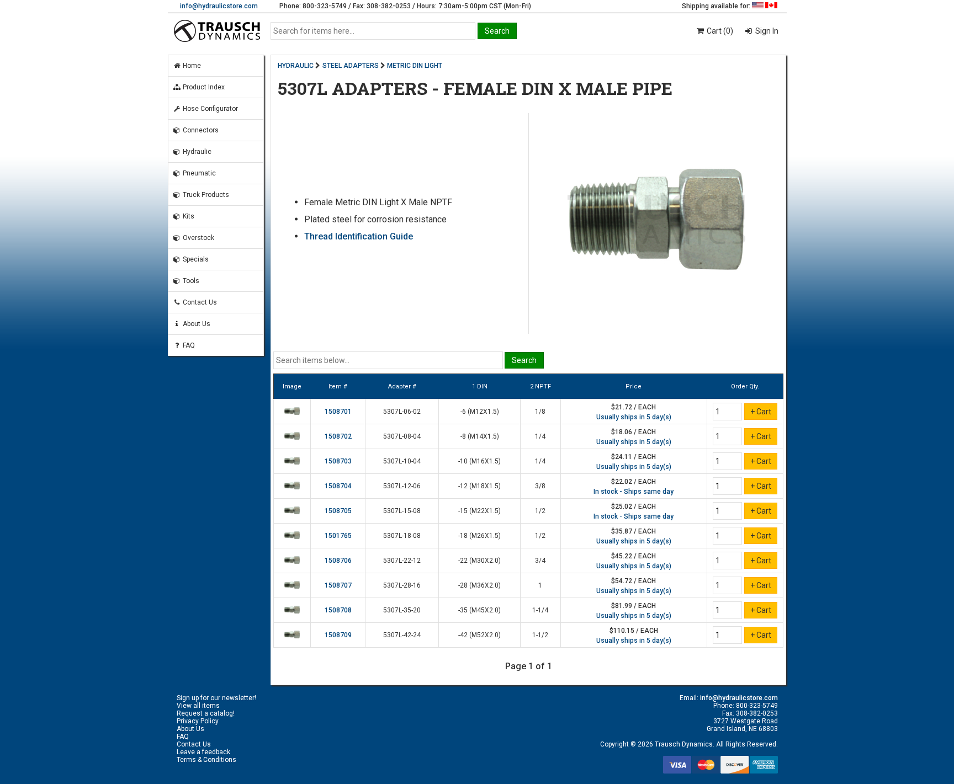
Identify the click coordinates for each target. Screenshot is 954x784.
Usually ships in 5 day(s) (633, 417)
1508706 (338, 560)
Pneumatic (198, 173)
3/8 (540, 486)
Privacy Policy (198, 721)
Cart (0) (719, 30)
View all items (198, 706)
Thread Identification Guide (358, 236)
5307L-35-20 (402, 610)
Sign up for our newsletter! (216, 698)
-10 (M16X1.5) (479, 461)
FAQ (188, 345)
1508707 (338, 585)
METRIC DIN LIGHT (414, 66)
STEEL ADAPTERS (350, 66)
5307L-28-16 (402, 585)
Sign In (766, 30)
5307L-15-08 (402, 511)
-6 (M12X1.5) (479, 411)
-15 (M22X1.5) (479, 511)
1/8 (540, 411)
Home (191, 66)
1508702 (338, 436)
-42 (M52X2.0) (479, 635)
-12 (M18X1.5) (479, 486)
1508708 (338, 610)
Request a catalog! (206, 713)
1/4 (540, 436)
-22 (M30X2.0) (479, 560)
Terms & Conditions (206, 760)
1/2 (540, 511)
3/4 (540, 560)
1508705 (338, 511)
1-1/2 (540, 635)
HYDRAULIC (296, 66)
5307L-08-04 (402, 436)
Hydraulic (196, 152)
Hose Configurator (209, 109)
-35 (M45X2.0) (479, 610)
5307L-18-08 (402, 536)
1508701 (338, 411)
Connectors (200, 130)
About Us (195, 324)
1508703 (338, 461)
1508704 (338, 486)
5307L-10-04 (402, 461)
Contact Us (199, 302)
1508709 (338, 635)
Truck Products (205, 195)
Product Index (203, 87)
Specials (195, 259)
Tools (190, 281)
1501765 (338, 536)
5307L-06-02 (402, 411)
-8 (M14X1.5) (479, 436)
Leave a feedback (203, 752)
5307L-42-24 (402, 635)
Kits (187, 216)
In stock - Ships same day (633, 491)
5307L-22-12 (402, 560)
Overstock (197, 238)
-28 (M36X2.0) (479, 585)
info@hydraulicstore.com (219, 6)
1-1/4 (540, 610)
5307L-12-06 (402, 486)
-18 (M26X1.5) (479, 536)
